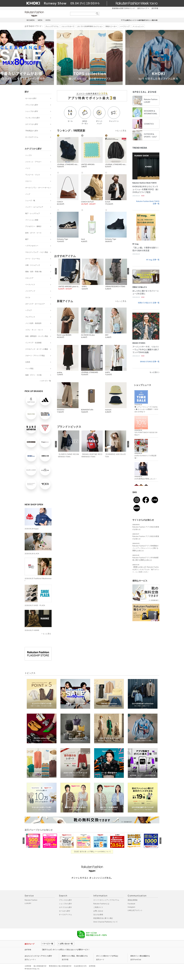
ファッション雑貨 (31, 220)
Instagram (131, 907)
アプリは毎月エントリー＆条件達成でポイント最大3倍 (139, 20)
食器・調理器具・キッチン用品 (36, 336)
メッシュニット (138, 26)
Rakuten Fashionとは (101, 904)
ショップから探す (31, 111)
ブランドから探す (31, 105)
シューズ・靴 (30, 200)
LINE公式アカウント (135, 910)
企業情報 (28, 966)
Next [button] (159, 57)
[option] (57, 57)
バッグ (27, 194)
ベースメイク (30, 284)
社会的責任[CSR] (80, 966)
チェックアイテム (52, 26)
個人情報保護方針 (40, 966)
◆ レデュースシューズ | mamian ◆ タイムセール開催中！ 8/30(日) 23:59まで (146, 409)
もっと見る (47, 634)
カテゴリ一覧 (46, 381)
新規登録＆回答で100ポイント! (123, 8)
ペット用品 (29, 368)
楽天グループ (142, 8)
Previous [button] (24, 57)
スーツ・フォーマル (32, 259)
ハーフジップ (125, 26)
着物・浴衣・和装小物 (33, 272)
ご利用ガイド (98, 907)
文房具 (27, 362)
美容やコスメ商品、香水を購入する (75, 956)
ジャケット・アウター (33, 162)
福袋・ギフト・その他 (33, 375)
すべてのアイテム (31, 137)
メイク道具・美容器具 (33, 323)
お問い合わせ (98, 911)
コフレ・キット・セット (34, 330)
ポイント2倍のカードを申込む (107, 956)
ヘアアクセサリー (31, 246)
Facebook (131, 904)
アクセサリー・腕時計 (33, 226)
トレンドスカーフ (67, 26)
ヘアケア (28, 310)
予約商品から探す (31, 131)
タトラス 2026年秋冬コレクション (90, 26)
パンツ (27, 168)
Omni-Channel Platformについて (105, 922)
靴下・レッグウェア (32, 213)
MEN (40, 20)
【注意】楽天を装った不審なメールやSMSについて (92, 852)
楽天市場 (155, 8)
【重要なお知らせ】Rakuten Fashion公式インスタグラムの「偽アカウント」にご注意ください (145, 569)
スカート (28, 181)
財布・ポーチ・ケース (33, 233)
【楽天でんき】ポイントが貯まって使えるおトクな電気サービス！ (65, 950)
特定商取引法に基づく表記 (103, 918)
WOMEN (31, 20)
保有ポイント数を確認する (140, 956)
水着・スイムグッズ (32, 265)
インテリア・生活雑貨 (33, 343)
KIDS (48, 20)
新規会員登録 (132, 900)
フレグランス (30, 317)
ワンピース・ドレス (32, 175)
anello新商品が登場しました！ (145, 479)
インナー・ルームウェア (34, 207)
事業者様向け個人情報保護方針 (60, 966)
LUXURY (28, 903)
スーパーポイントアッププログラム (106, 900)
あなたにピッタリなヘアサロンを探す (38, 956)
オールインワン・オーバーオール (37, 188)
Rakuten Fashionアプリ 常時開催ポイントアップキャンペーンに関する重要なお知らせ (145, 548)
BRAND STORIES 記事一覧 (149, 361)
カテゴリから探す (31, 124)
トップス (28, 155)
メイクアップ (30, 291)
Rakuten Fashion (45, 14)
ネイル (27, 297)
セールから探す (31, 98)
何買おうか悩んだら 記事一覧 (148, 302)
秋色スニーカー (111, 26)
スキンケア (29, 278)
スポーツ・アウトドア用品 (35, 356)
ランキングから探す (32, 118)
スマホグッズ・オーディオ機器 (36, 349)
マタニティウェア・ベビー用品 (36, 252)
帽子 (27, 239)
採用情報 (92, 966)
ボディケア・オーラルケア (35, 304)
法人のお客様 (98, 915)
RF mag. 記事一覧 (152, 259)
